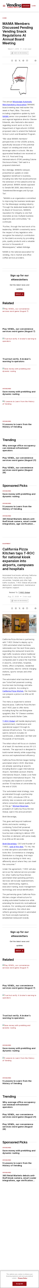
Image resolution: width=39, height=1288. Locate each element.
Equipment (6, 543)
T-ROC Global (24, 592)
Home (4, 18)
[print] (35, 61)
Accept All (19, 1284)
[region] (19, 1279)
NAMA (5, 116)
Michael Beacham (20, 806)
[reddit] (23, 61)
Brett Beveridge (9, 844)
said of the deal (16, 847)
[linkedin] (16, 61)
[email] (27, 61)
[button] (4, 5)
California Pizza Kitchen (13, 691)
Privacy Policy (22, 1278)
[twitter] (20, 61)
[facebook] (12, 61)
